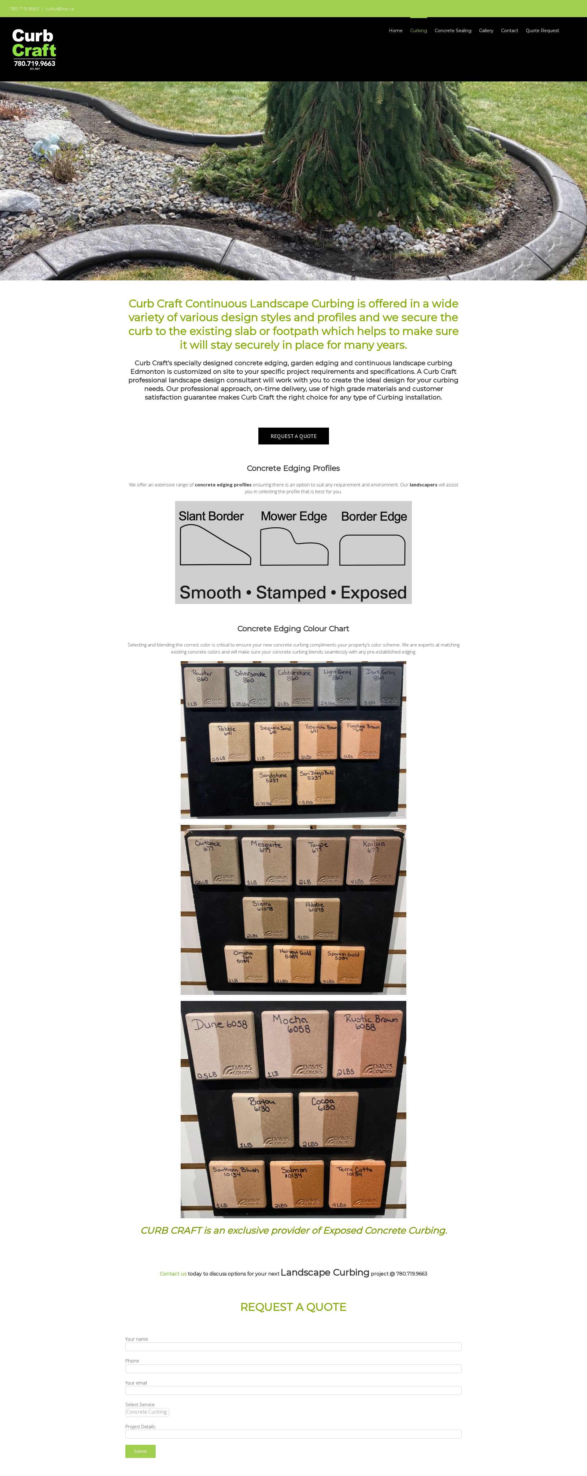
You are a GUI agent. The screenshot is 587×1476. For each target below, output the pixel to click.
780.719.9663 (411, 1274)
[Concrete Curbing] (147, 1411)
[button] (568, 30)
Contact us (173, 1274)
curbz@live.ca (60, 9)
